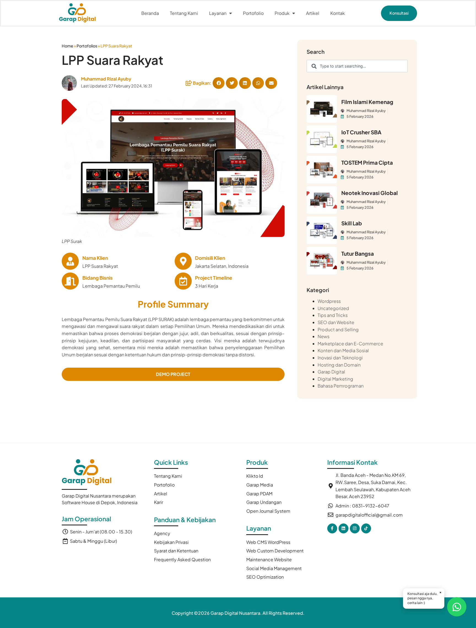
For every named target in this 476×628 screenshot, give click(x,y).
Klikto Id (254, 476)
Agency (162, 533)
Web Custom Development (275, 551)
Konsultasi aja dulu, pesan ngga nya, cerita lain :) (424, 597)
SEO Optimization (265, 577)
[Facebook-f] (332, 528)
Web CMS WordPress (268, 542)
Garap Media (259, 485)
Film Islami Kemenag (367, 101)
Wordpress (329, 301)
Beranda (150, 13)
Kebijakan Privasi (171, 542)
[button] (399, 13)
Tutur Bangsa (357, 253)
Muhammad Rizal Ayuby (106, 79)
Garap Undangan (264, 502)
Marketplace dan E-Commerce (350, 343)
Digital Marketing (335, 379)
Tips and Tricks (333, 315)
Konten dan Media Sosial (343, 350)
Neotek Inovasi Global (369, 192)
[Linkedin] (343, 528)
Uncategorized (333, 308)
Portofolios (87, 45)
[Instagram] (355, 528)
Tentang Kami (184, 13)
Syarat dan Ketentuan (176, 551)
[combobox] (357, 66)
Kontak (337, 13)
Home (67, 45)
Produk (282, 13)
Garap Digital (331, 372)
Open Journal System (268, 511)
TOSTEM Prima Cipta (367, 162)
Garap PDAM (259, 493)
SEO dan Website (336, 322)
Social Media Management (274, 568)
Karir (158, 502)
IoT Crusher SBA (361, 132)
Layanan (217, 13)
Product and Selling (338, 329)
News (323, 336)
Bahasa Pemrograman (341, 386)
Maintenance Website (269, 559)
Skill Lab (351, 223)
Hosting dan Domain (339, 365)
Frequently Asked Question (182, 559)
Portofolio (253, 13)
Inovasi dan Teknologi (340, 357)
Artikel (312, 13)
